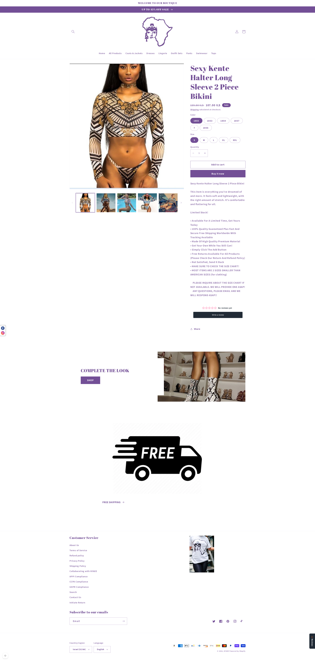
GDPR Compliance (79, 586)
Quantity (194, 147)
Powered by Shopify (237, 651)
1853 (210, 120)
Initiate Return (77, 602)
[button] (73, 31)
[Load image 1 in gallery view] (85, 202)
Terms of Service (78, 550)
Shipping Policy (78, 565)
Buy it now (218, 173)
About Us (74, 545)
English (100, 649)
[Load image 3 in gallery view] (126, 202)
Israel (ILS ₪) (79, 649)
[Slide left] (72, 202)
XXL (235, 140)
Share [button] (197, 328)
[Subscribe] (123, 621)
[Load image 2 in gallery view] (106, 202)
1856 (205, 127)
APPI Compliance (79, 576)
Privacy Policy (77, 560)
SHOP (90, 380)
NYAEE (226, 651)
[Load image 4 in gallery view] (147, 202)
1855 (196, 120)
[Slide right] (181, 202)
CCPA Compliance (79, 581)
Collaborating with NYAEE (83, 571)
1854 (223, 120)
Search (73, 592)
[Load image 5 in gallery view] (168, 202)
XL (223, 140)
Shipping (194, 109)
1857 (236, 120)
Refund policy (77, 555)
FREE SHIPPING (111, 502)
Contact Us (75, 597)
